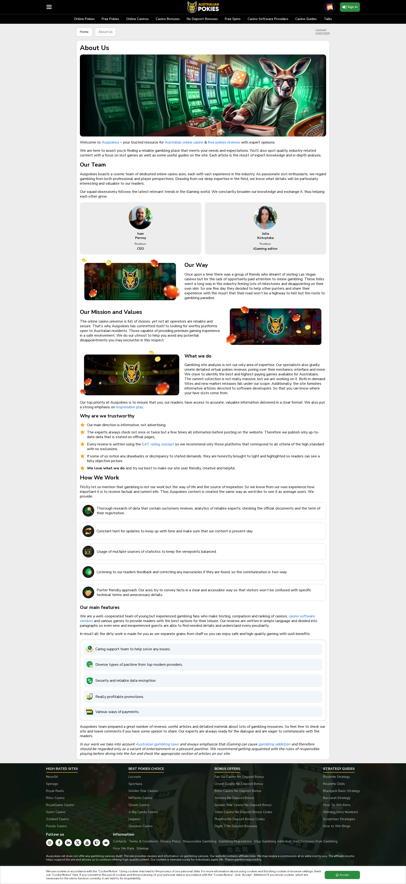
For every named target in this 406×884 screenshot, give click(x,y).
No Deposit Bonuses (202, 19)
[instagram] (49, 842)
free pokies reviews (224, 142)
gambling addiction (274, 744)
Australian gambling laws (157, 744)
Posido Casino (56, 826)
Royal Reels (55, 791)
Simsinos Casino (141, 826)
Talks (328, 19)
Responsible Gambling (199, 841)
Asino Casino (56, 812)
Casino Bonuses (168, 19)
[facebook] (58, 842)
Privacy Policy (170, 841)
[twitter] (77, 842)
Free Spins (233, 19)
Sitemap (143, 848)
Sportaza (135, 784)
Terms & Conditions (143, 841)
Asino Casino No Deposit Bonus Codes (243, 812)
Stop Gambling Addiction (272, 841)
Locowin (135, 777)
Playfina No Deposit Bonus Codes (240, 819)
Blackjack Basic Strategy (341, 791)
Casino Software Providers (268, 19)
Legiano (134, 819)
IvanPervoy (140, 236)
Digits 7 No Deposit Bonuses (236, 826)
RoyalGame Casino (60, 805)
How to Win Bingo (337, 826)
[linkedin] (68, 842)
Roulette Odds (334, 784)
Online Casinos (137, 19)
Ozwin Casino (139, 805)
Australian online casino (184, 142)
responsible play (129, 407)
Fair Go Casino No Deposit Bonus (239, 777)
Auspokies (110, 142)
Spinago (52, 784)
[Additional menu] (49, 7)
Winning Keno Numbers (340, 812)
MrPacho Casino (140, 798)
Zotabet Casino (57, 819)
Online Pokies (84, 19)
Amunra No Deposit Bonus (234, 798)
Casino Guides (306, 19)
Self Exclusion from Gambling (315, 841)
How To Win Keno (337, 805)
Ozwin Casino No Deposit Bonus (239, 784)
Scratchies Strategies (339, 819)
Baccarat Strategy (336, 798)
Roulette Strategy (336, 777)
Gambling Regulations (235, 841)
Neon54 (52, 777)
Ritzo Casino (55, 798)
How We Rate (123, 848)
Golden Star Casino (143, 791)
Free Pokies (110, 19)
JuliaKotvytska (265, 236)
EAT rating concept (158, 444)
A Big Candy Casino (143, 812)
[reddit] (105, 842)
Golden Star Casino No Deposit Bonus (243, 805)
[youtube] (87, 842)
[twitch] (96, 842)
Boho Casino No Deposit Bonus (238, 791)
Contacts (119, 841)
